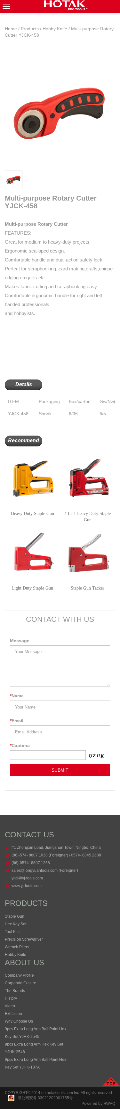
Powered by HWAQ (98, 1103)
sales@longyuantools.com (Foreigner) (45, 870)
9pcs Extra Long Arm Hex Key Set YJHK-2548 (34, 1048)
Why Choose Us (19, 1021)
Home (11, 28)
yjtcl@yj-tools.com (27, 878)
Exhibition (13, 1013)
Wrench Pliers (17, 947)
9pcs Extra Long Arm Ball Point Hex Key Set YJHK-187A (35, 1063)
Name (17, 695)
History (11, 998)
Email (16, 720)
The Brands (15, 990)
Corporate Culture (20, 983)
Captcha (20, 745)
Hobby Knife (55, 28)
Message (19, 640)
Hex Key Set (15, 924)
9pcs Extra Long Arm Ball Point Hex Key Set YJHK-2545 (35, 1033)
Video (10, 1006)
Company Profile (19, 975)
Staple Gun (14, 916)
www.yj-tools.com (27, 886)
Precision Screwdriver (24, 939)
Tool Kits (12, 931)
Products (30, 28)
